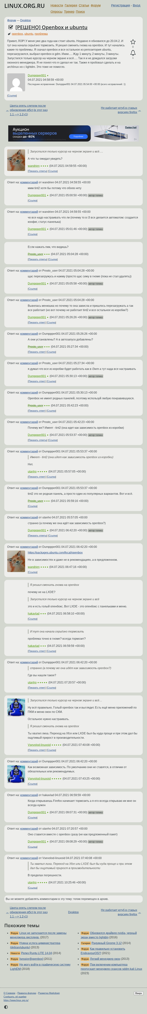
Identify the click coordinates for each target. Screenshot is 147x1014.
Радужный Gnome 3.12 (107, 943)
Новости (57, 5)
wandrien (34, 165)
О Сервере (9, 993)
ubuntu (28, 33)
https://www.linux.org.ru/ (16, 1000)
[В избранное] (133, 42)
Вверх (138, 993)
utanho (32, 471)
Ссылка (12, 95)
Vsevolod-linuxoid (39, 744)
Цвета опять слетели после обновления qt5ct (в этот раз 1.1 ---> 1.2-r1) (29, 110)
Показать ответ (37, 322)
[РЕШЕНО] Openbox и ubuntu (51, 27)
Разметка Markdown (49, 993)
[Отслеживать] (133, 53)
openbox (17, 33)
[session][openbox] (31, 958)
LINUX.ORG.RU (24, 6)
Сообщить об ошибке (15, 996)
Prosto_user (35, 254)
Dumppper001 (37, 75)
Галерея (71, 5)
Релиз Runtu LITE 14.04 (36, 953)
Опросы (56, 11)
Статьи (84, 5)
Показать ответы (38, 171)
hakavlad (33, 613)
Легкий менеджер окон (105, 958)
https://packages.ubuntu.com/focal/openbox (55, 552)
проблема (41, 33)
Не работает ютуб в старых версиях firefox (119, 110)
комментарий (29, 182)
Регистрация (120, 5)
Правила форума (26, 993)
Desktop (25, 20)
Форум (96, 5)
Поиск (80, 11)
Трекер (69, 11)
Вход (136, 5)
